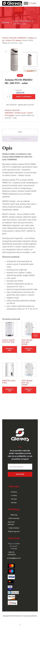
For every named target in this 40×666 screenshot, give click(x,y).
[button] (32, 3)
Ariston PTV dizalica (13, 40)
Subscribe (20, 474)
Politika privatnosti (20, 627)
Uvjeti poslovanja (20, 622)
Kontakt (14, 502)
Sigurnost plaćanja (11, 523)
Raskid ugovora (14, 531)
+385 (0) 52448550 (12, 553)
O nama (14, 495)
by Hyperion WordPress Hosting (20, 618)
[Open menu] (26, 3)
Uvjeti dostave (14, 528)
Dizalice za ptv (20, 113)
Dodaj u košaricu (23, 96)
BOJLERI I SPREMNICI (18, 38)
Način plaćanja (14, 518)
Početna (5, 22)
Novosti (14, 499)
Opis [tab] (20, 132)
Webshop (14, 515)
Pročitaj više (9, 349)
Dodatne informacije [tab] (20, 139)
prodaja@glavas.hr (14, 558)
